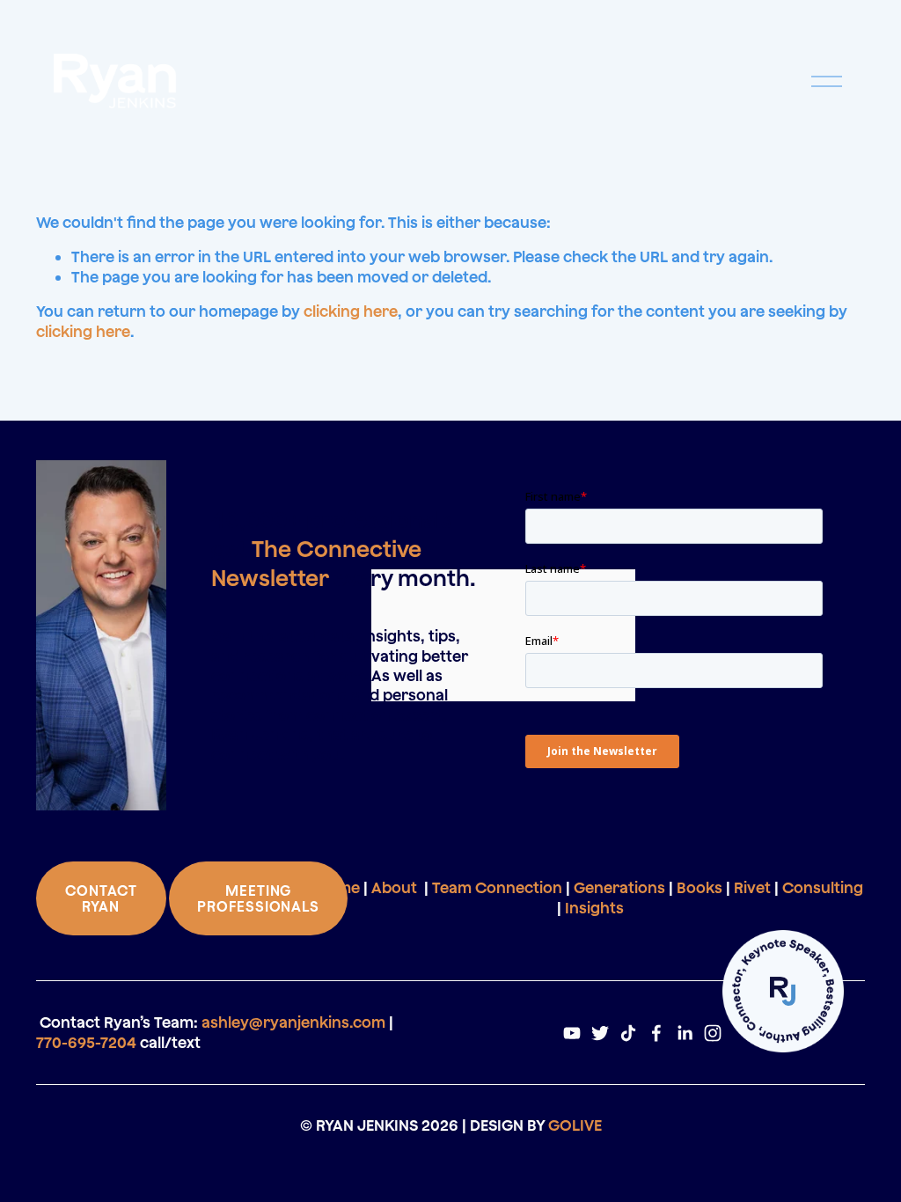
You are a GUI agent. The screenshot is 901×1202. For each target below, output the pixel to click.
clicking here (351, 311)
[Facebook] (656, 1033)
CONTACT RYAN (101, 898)
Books (699, 887)
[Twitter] (600, 1033)
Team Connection (497, 887)
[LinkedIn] (684, 1033)
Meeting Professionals (258, 898)
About (394, 887)
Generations (619, 887)
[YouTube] (572, 1033)
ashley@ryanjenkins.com (293, 1022)
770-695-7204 (86, 1042)
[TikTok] (628, 1033)
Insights (594, 907)
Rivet (752, 887)
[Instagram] (713, 1033)
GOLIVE (575, 1125)
